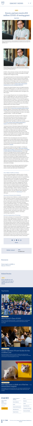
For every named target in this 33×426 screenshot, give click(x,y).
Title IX (21, 420)
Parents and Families (26, 410)
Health (16, 10)
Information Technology (27, 408)
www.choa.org (19, 191)
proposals (11, 144)
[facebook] (1, 420)
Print (17, 242)
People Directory (15, 411)
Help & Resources (16, 409)
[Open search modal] (28, 3)
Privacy (18, 420)
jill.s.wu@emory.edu (21, 251)
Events (14, 404)
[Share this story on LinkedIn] (17, 240)
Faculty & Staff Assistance (17, 406)
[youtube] (6, 420)
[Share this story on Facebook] (12, 240)
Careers (24, 403)
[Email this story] (21, 240)
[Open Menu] (31, 3)
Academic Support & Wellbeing (16, 399)
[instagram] (5, 420)
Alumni (24, 398)
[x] (3, 420)
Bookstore (25, 400)
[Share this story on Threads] (19, 240)
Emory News (16, 3)
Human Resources (26, 405)
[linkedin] (1, 422)
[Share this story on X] (14, 240)
